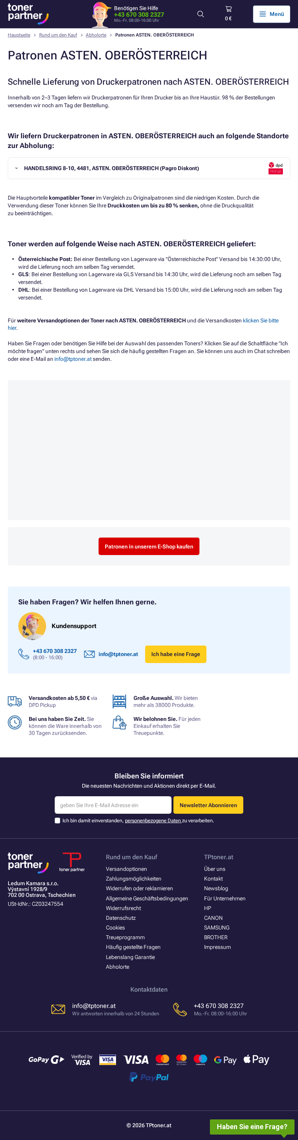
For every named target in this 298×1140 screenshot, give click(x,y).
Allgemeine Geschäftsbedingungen (147, 898)
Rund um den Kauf (58, 35)
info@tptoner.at (73, 359)
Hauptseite (19, 35)
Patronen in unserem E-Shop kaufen (149, 546)
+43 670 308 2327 (139, 14)
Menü (277, 14)
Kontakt (213, 878)
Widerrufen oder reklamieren (139, 888)
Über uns (214, 869)
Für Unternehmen (225, 898)
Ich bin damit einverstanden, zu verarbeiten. (138, 820)
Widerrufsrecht (123, 908)
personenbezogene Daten (153, 820)
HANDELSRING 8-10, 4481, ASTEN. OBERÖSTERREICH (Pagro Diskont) (111, 168)
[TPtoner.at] (28, 13)
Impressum (217, 947)
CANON (213, 918)
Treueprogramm (125, 937)
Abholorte (96, 35)
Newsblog (216, 888)
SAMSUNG (216, 927)
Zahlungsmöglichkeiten (133, 878)
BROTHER (215, 937)
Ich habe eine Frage (175, 654)
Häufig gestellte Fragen (133, 947)
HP (207, 908)
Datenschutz (121, 918)
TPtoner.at (218, 857)
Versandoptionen (126, 869)
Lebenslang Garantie (130, 957)
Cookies (115, 927)
